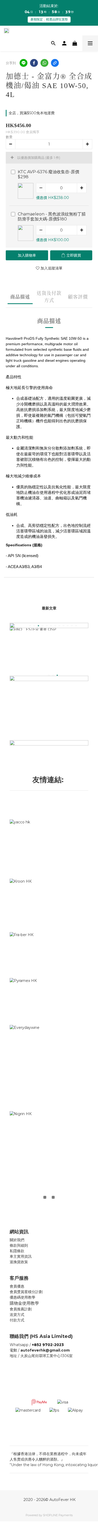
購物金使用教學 (24, 1303)
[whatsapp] (44, 63)
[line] (23, 63)
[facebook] (34, 63)
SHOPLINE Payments (58, 1515)
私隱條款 (17, 1251)
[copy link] (55, 63)
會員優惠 (17, 1286)
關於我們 (17, 1240)
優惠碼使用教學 (22, 1297)
